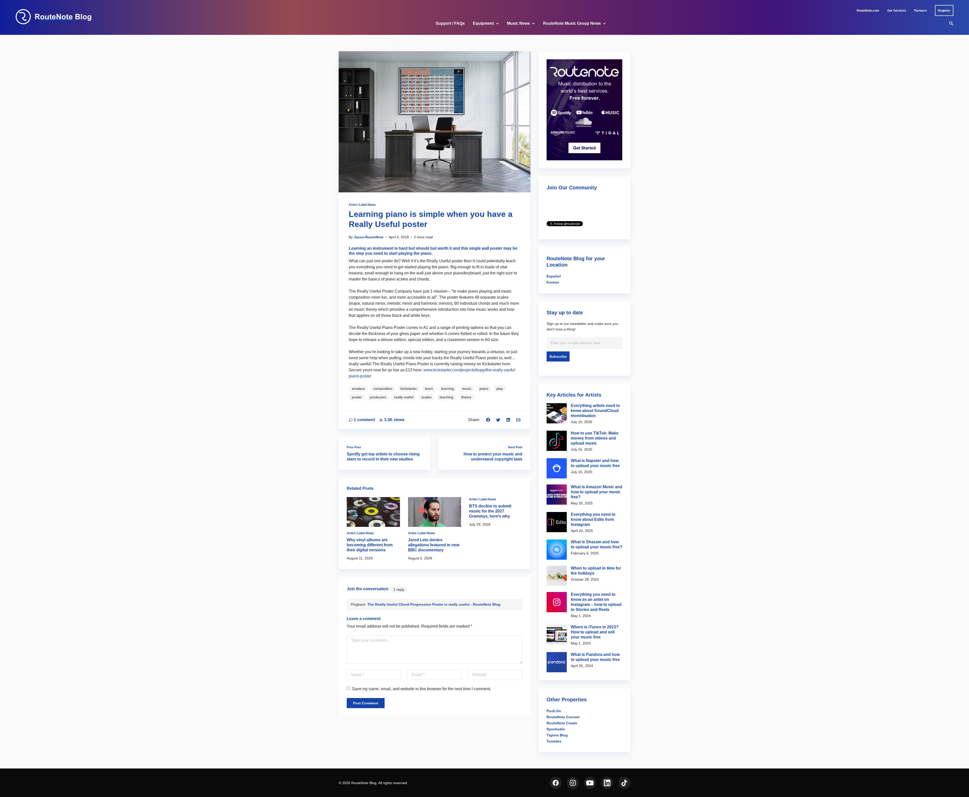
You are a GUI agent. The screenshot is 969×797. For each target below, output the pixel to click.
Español (554, 276)
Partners (920, 10)
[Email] (518, 420)
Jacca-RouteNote (369, 237)
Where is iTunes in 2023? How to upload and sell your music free (594, 632)
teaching (446, 397)
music (466, 389)
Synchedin (556, 729)
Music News (518, 23)
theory (466, 397)
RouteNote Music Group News (572, 23)
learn (429, 389)
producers (378, 397)
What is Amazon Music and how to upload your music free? (596, 492)
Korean (553, 282)
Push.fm (554, 711)
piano (483, 389)
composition (382, 389)
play (499, 389)
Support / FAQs (450, 23)
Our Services (896, 10)
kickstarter (408, 389)
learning (447, 389)
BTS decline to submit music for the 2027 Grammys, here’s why (490, 511)
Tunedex (554, 741)
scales (426, 397)
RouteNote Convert (563, 717)
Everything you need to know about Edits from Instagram (593, 519)
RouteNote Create (562, 723)
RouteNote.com (868, 10)
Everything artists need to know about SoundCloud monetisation (595, 410)
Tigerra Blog (557, 735)
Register (944, 10)
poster (357, 397)
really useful (403, 397)
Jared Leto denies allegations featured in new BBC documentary (433, 545)
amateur (358, 389)
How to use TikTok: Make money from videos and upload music (594, 438)
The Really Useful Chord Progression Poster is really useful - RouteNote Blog (433, 604)
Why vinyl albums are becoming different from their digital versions (370, 545)
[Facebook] (488, 420)
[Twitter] (498, 420)
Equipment (483, 23)
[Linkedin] (508, 420)
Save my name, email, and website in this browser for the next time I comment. (421, 689)
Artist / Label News (362, 205)
